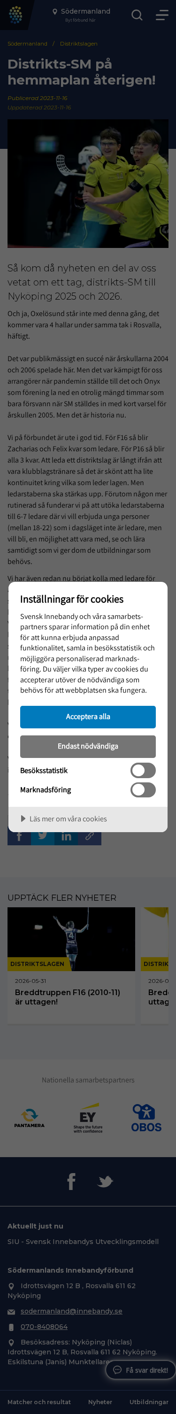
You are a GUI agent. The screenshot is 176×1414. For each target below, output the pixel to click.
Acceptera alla (88, 716)
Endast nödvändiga (88, 746)
